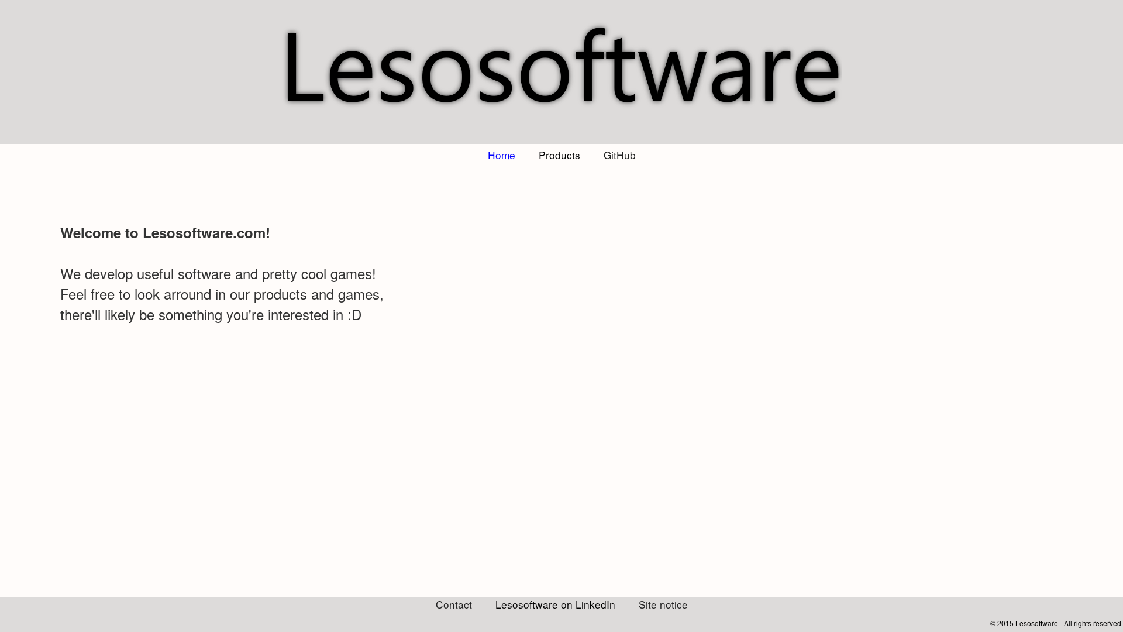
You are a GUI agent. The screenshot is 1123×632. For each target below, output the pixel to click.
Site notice (663, 604)
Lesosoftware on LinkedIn (555, 604)
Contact (454, 604)
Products (559, 154)
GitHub (620, 154)
